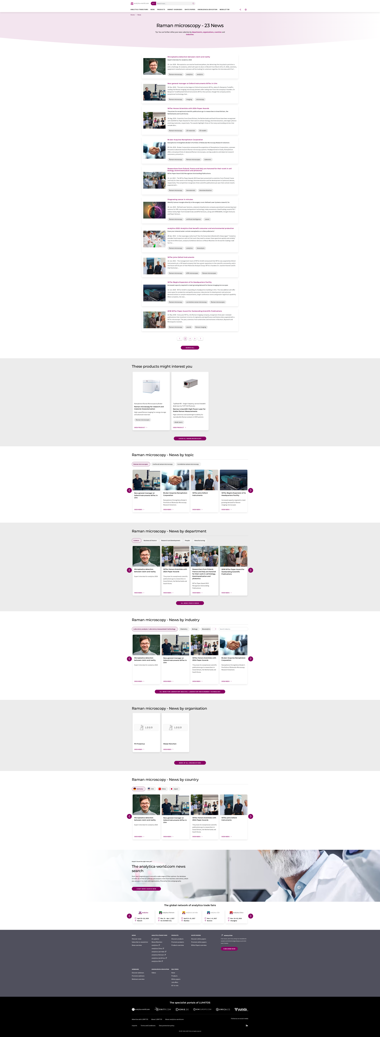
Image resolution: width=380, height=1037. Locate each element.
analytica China (157, 948)
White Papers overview (198, 945)
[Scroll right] (215, 629)
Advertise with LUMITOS (140, 1019)
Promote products (177, 942)
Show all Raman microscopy (190, 438)
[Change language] (245, 10)
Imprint (134, 1026)
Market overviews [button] (175, 9)
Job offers (174, 982)
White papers (175, 979)
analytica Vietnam (158, 955)
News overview (137, 945)
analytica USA (156, 961)
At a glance (155, 939)
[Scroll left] (212, 629)
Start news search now (146, 889)
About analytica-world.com (174, 1019)
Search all (190, 348)
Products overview (177, 945)
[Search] (193, 3)
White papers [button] (190, 9)
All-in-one (174, 985)
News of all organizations (190, 763)
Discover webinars (138, 973)
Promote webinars (138, 976)
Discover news (136, 939)
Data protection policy (166, 1026)
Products (174, 976)
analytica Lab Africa (158, 958)
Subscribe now (229, 949)
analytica (155, 945)
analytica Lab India (158, 952)
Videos (154, 973)
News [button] (153, 9)
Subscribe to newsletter (140, 942)
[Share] (240, 10)
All (153, 3)
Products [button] (161, 9)
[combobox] (233, 629)
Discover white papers (198, 939)
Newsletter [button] (224, 9)
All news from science (190, 603)
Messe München (157, 942)
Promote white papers (199, 942)
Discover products (177, 939)
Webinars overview (138, 979)
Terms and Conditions (148, 1026)
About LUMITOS (156, 1019)
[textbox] (233, 629)
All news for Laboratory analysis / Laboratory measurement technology (190, 692)
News (173, 973)
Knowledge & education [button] (207, 9)
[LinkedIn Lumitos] (246, 1026)
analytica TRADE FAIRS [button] (139, 9)
